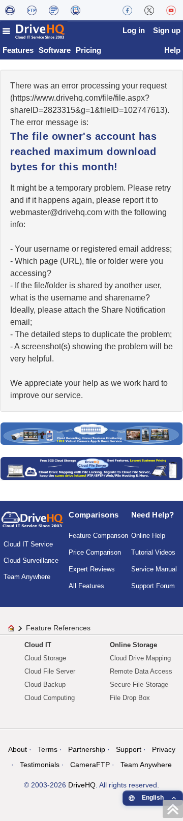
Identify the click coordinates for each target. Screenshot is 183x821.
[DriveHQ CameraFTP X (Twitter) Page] (149, 10)
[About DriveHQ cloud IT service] (32, 524)
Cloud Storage (45, 658)
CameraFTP (90, 765)
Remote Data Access (141, 671)
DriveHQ (82, 785)
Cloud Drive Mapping (140, 658)
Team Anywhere (27, 577)
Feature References (58, 628)
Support (128, 749)
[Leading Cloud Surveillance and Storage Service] (91, 433)
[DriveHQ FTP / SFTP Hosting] (32, 10)
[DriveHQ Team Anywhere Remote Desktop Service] (75, 10)
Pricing (88, 50)
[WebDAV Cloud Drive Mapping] (10, 10)
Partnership (86, 749)
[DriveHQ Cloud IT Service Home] (34, 31)
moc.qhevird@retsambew (56, 212)
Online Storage (133, 645)
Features (18, 50)
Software (55, 50)
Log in (134, 30)
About (17, 749)
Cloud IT (37, 645)
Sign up (166, 30)
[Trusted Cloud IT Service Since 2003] (91, 468)
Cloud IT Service (28, 544)
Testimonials (39, 765)
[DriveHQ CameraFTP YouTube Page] (171, 10)
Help (172, 50)
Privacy (163, 749)
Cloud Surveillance (31, 560)
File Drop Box (130, 698)
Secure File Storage (139, 684)
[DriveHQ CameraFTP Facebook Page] (127, 10)
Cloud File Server (49, 671)
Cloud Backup (45, 684)
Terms (47, 749)
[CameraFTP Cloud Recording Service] (54, 10)
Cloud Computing (49, 698)
